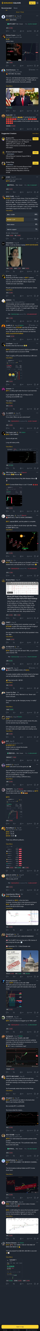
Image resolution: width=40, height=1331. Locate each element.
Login (20, 682)
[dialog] (20, 665)
